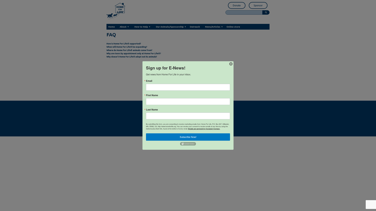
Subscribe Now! (188, 137)
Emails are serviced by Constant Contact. (204, 129)
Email (149, 81)
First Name (152, 95)
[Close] (231, 64)
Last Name (152, 109)
